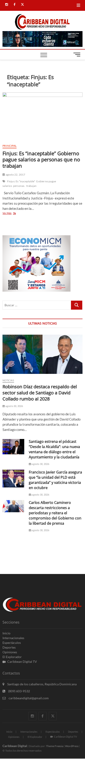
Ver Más (14, 213)
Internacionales (13, 638)
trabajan (31, 185)
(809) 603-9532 (18, 691)
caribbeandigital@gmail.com (28, 698)
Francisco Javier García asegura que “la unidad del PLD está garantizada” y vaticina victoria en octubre (55, 480)
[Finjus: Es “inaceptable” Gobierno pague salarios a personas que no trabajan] (42, 116)
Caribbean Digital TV (22, 661)
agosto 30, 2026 (14, 406)
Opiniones (9, 652)
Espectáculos (11, 643)
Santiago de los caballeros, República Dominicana (42, 684)
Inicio (6, 633)
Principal (9, 145)
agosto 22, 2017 (15, 174)
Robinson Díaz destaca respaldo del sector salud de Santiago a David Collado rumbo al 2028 (39, 393)
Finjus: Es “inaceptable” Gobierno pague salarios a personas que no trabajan (41, 159)
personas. (19, 185)
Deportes (9, 647)
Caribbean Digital (14, 746)
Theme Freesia (54, 746)
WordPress (71, 746)
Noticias (8, 380)
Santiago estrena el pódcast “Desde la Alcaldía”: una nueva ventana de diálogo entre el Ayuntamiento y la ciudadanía (54, 449)
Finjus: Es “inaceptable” (21, 181)
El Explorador (12, 657)
